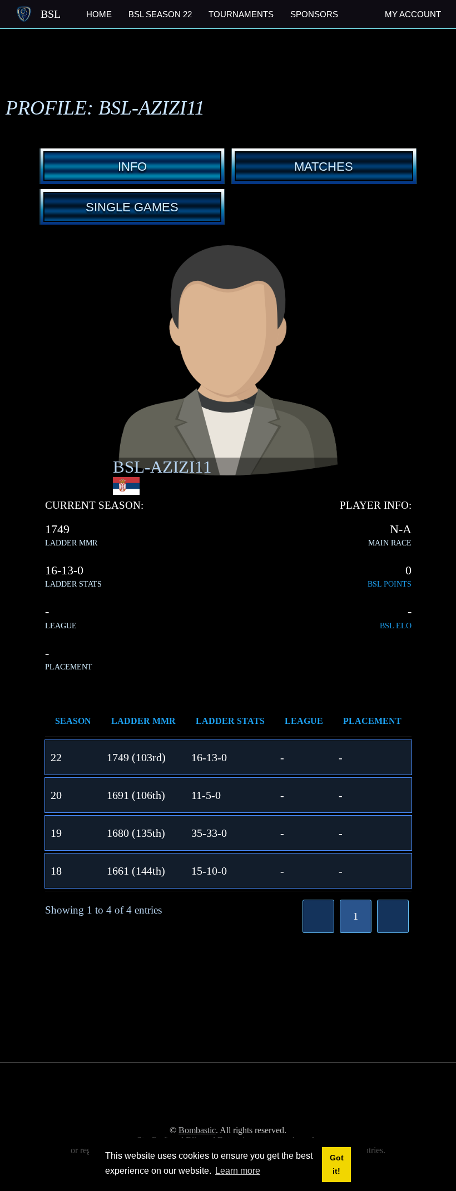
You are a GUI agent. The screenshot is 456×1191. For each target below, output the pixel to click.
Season (73, 721)
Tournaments (241, 14)
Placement (372, 721)
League (304, 721)
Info (132, 166)
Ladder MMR (143, 721)
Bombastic (197, 1130)
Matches (323, 166)
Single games (132, 207)
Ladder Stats (230, 721)
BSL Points (390, 584)
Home (99, 14)
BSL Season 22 (160, 14)
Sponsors (314, 14)
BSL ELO (396, 626)
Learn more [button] (237, 1170)
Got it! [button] (337, 1164)
